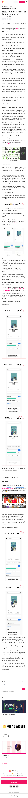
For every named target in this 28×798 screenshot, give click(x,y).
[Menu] (26, 2)
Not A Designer (5, 6)
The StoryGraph (17, 222)
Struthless (9, 487)
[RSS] (17, 786)
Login (16, 1)
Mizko (9, 288)
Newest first (20, 681)
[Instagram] (14, 786)
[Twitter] (10, 786)
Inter (17, 28)
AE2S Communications (12, 143)
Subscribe (22, 1)
